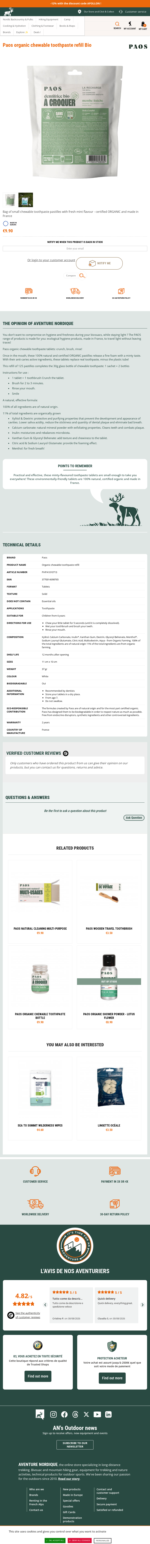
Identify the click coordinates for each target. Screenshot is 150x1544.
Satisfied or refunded (110, 1510)
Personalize (102, 1541)
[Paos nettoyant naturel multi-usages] (40, 901)
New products (71, 1489)
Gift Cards (69, 1512)
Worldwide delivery (75, 298)
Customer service (35, 1181)
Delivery (102, 1498)
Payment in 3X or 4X (114, 1181)
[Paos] (138, 46)
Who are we (36, 1489)
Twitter (86, 1414)
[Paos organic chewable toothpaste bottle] (40, 987)
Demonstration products (72, 1519)
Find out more (38, 1376)
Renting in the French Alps (38, 1502)
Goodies (68, 1506)
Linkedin (108, 1414)
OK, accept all (56, 1540)
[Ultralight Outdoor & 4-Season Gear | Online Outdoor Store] (8, 12)
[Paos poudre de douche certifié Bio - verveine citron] (109, 987)
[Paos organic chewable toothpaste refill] (10, 199)
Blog (40, 1414)
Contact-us (36, 1510)
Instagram (53, 1414)
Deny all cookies (81, 1540)
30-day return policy (121, 298)
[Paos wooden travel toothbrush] (109, 901)
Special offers (71, 1500)
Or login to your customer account (51, 260)
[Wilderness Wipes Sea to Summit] (40, 1098)
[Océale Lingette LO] (109, 1098)
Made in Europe (73, 1495)
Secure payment (107, 1504)
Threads (75, 1414)
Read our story (69, 1479)
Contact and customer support (108, 1491)
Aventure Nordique (38, 1464)
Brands (33, 1495)
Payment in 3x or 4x (28, 298)
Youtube (97, 1414)
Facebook (64, 1414)
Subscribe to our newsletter (75, 1444)
